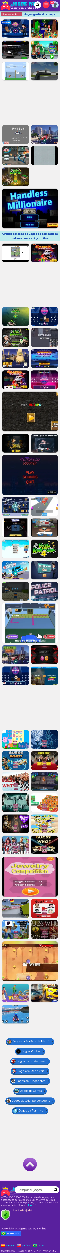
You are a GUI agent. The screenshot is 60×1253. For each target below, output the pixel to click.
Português (13, 1233)
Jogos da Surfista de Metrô (31, 1041)
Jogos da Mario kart (31, 1071)
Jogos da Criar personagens (31, 1100)
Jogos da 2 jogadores (31, 1081)
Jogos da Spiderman (31, 1061)
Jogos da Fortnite (31, 1110)
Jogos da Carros (31, 1090)
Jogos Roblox (31, 1051)
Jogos (31, 1205)
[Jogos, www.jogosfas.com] (19, 5)
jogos (41, 1245)
